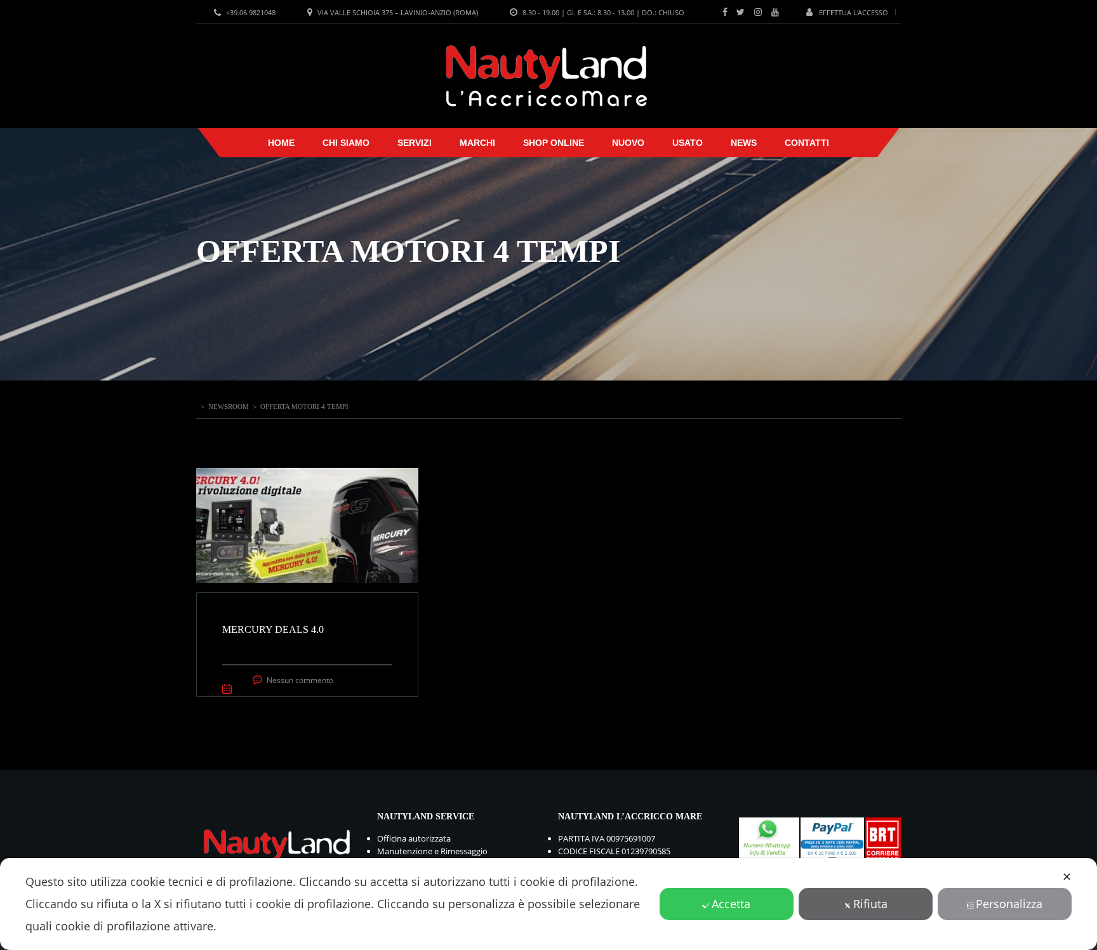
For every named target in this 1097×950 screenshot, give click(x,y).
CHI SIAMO (345, 143)
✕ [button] (1067, 876)
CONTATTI (807, 143)
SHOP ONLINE (553, 143)
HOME (281, 143)
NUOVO (628, 143)
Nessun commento (300, 680)
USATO (687, 143)
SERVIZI (414, 143)
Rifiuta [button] (870, 903)
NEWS (744, 143)
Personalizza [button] (1009, 903)
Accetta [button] (731, 903)
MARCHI (477, 143)
